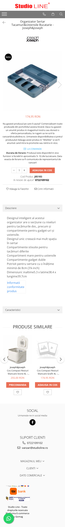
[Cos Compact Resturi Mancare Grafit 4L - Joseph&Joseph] (47, 349)
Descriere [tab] (10, 208)
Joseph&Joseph (17, 367)
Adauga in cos (42, 170)
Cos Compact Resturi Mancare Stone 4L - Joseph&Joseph (17, 372)
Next (59, 84)
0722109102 (34, 443)
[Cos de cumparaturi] (53, 14)
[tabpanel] (32, 81)
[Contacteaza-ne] (44, 14)
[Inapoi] (2, 22)
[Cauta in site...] (61, 14)
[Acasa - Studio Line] (32, 5)
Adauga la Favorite (19, 188)
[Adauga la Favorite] (18, 392)
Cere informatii (45, 188)
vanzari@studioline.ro (34, 447)
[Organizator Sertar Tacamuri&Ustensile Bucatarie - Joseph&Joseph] (32, 81)
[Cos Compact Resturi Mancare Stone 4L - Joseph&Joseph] (17, 349)
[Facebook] (32, 422)
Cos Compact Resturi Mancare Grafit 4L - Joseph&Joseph (47, 372)
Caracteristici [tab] (12, 310)
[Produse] (5, 15)
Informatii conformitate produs (15, 287)
